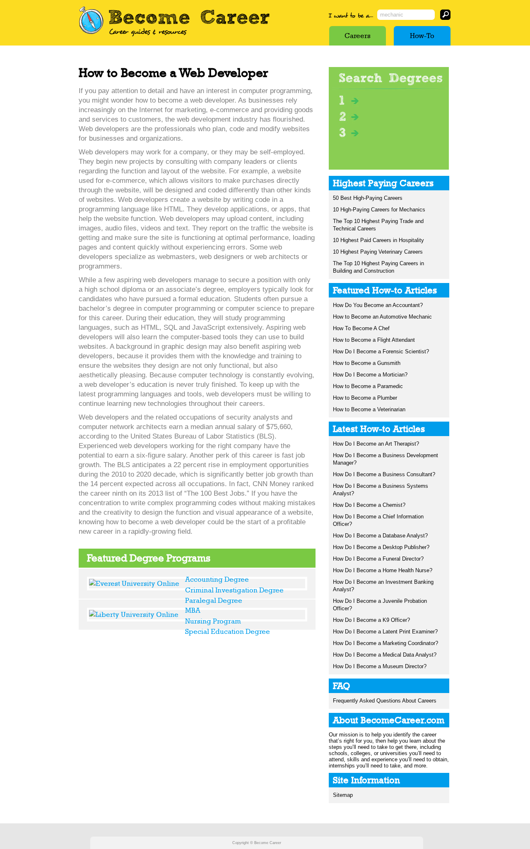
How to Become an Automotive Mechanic (382, 317)
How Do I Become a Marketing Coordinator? (385, 643)
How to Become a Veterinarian (369, 409)
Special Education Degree (227, 631)
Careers (357, 35)
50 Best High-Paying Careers (367, 198)
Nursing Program (213, 621)
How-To (422, 35)
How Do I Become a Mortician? (370, 375)
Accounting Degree (217, 579)
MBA (192, 610)
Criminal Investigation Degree (234, 590)
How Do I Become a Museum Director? (379, 666)
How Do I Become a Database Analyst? (380, 535)
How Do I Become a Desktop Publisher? (381, 547)
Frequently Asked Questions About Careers (384, 701)
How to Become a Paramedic (368, 386)
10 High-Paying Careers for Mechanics (379, 209)
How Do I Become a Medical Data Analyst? (384, 655)
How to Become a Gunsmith (366, 363)
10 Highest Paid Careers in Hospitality (378, 240)
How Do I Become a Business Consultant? (384, 474)
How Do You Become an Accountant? (378, 305)
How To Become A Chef (361, 328)
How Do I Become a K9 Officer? (371, 620)
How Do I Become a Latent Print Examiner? (385, 631)
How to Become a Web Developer (173, 72)
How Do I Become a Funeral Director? (378, 559)
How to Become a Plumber (365, 398)
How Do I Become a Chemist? (369, 505)
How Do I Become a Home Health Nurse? (382, 570)
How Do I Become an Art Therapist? (376, 444)
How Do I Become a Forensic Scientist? (381, 351)
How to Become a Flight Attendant (374, 340)
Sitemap (343, 795)
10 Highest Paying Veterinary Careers (378, 252)
